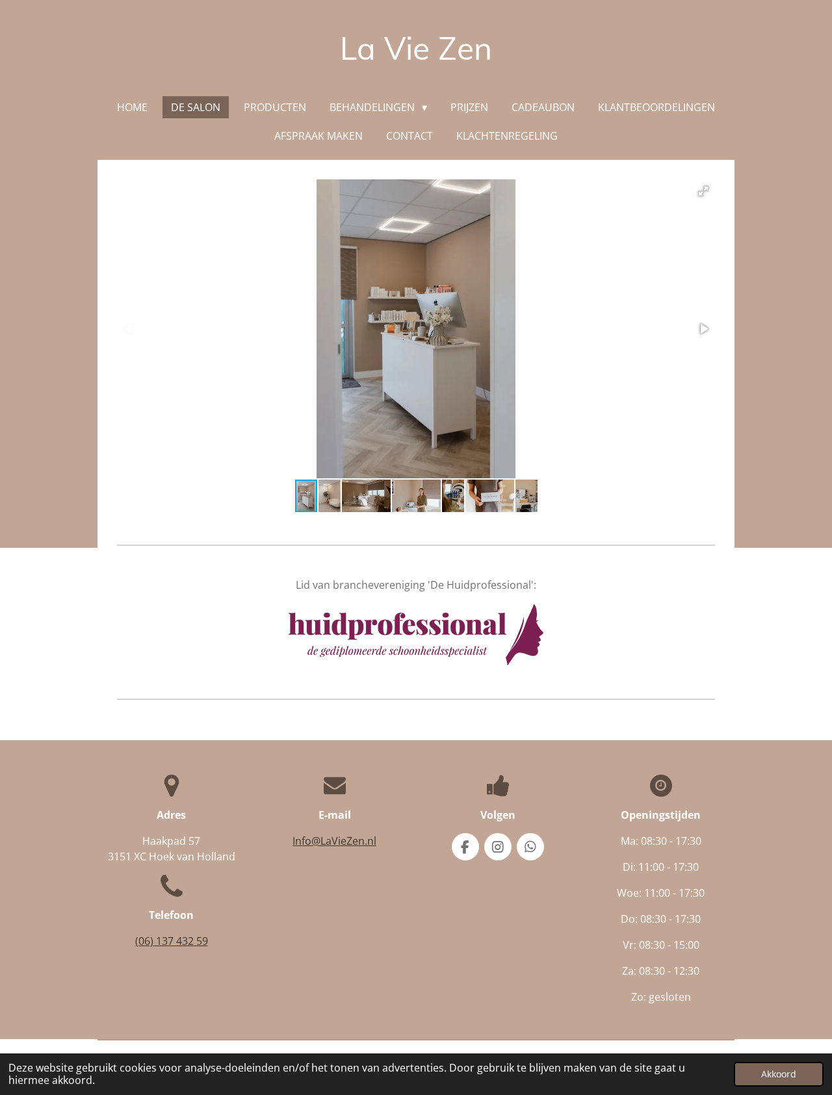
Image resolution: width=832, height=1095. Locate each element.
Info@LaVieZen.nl (334, 841)
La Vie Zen (416, 48)
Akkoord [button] (778, 1074)
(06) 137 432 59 (171, 941)
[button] (703, 191)
